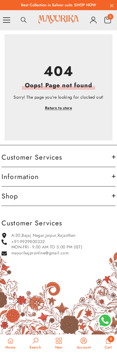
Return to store (58, 108)
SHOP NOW (85, 5)
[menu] (6, 20)
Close (112, 6)
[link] (35, 343)
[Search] (23, 20)
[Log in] (93, 20)
